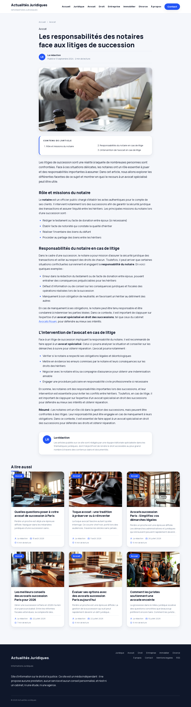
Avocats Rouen (48, 321)
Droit (102, 6)
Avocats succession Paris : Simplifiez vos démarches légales (144, 516)
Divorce (143, 6)
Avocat (92, 6)
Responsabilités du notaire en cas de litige (121, 145)
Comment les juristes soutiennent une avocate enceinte (145, 596)
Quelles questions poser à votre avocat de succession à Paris (36, 514)
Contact (172, 6)
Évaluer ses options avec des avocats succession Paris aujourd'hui (89, 596)
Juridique (79, 6)
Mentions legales (165, 657)
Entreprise (114, 6)
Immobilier (129, 6)
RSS (178, 657)
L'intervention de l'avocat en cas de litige (120, 150)
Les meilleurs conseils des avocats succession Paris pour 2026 (30, 596)
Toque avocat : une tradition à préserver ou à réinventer (92, 514)
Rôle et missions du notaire (60, 146)
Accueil (66, 6)
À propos (156, 6)
